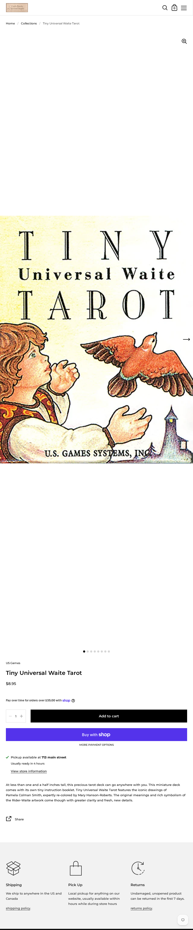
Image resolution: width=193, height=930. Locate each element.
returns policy (141, 908)
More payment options (96, 745)
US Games (13, 663)
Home (10, 23)
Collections (29, 23)
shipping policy (18, 908)
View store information (29, 771)
